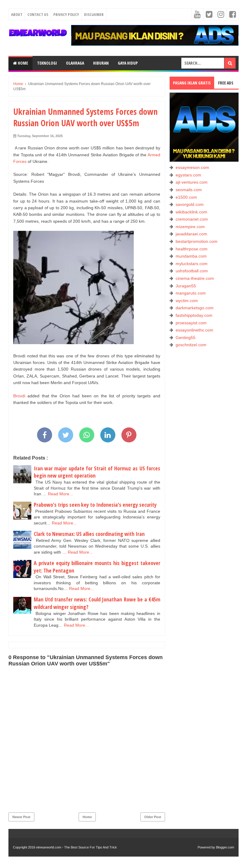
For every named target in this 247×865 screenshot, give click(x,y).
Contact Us (37, 14)
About (16, 14)
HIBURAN (101, 63)
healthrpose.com (192, 248)
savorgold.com (190, 204)
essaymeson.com (192, 167)
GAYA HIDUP (128, 63)
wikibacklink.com (191, 211)
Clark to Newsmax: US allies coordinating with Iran (89, 533)
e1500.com (186, 197)
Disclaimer (94, 14)
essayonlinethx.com (194, 330)
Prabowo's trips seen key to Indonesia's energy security (95, 504)
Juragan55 (186, 285)
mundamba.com (191, 256)
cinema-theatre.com (195, 278)
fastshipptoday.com (194, 315)
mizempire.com (190, 226)
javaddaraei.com (191, 233)
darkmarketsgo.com (195, 307)
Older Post (152, 817)
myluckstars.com (192, 263)
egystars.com (188, 175)
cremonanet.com (192, 219)
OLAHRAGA (75, 63)
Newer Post (21, 817)
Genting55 (185, 337)
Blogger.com (225, 847)
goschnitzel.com (191, 344)
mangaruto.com (191, 293)
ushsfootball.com (192, 270)
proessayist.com (191, 322)
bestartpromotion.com (196, 241)
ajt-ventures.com (192, 182)
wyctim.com (187, 300)
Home (22, 63)
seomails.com (189, 189)
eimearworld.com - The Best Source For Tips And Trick (76, 847)
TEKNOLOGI (47, 63)
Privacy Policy (66, 14)
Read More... (60, 493)
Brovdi (19, 395)
